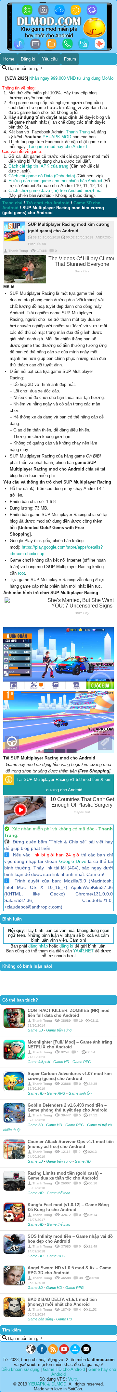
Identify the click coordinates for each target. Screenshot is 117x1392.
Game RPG (81, 1062)
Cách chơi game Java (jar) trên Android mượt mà (54, 190)
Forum (70, 59)
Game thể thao (58, 1193)
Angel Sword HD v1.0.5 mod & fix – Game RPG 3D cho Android (69, 1270)
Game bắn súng (59, 1030)
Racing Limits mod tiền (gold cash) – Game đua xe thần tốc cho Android (65, 1175)
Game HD (61, 1062)
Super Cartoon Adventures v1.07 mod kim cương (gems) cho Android (70, 1076)
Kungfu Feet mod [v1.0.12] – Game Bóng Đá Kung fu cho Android (68, 1207)
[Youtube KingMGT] (64, 1352)
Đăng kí (28, 59)
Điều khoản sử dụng (20, 1369)
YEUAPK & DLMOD (47, 1384)
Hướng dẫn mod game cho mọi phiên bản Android (55, 180)
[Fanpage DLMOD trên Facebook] (42, 1352)
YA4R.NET (83, 950)
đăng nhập (38, 946)
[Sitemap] (75, 1352)
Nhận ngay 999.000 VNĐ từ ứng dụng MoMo (71, 78)
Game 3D (36, 1030)
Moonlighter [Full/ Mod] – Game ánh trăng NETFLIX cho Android (70, 1044)
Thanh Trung (78, 132)
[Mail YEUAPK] (86, 1352)
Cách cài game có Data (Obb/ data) (41, 175)
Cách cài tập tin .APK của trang (38, 166)
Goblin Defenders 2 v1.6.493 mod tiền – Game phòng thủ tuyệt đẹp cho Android (68, 1107)
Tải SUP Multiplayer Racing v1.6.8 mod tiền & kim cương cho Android (64, 784)
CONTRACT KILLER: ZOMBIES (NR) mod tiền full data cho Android (69, 1013)
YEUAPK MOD (57, 136)
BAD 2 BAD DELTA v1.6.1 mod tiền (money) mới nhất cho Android (62, 1302)
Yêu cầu (50, 59)
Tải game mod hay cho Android (57, 146)
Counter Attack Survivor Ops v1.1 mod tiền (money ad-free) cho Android (71, 1144)
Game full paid (39, 1062)
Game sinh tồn (80, 1093)
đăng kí (66, 946)
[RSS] (53, 1352)
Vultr (72, 1379)
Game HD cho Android (64, 1369)
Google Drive (72, 861)
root (21, 573)
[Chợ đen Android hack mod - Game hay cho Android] (31, 1352)
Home (8, 59)
